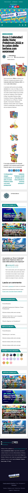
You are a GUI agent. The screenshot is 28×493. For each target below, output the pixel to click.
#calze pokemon (11, 59)
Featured (9, 213)
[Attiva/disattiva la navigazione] (25, 25)
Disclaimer (23, 488)
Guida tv (13, 213)
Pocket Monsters (6, 303)
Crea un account (7, 1)
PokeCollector (12, 55)
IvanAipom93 (10, 265)
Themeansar (13, 485)
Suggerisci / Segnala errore (14, 490)
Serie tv (13, 378)
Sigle (13, 228)
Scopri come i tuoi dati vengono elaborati (12, 291)
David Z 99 (14, 249)
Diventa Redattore (13, 4)
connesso (10, 286)
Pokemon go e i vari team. (8, 334)
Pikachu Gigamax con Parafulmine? (11, 321)
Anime (5, 213)
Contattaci (21, 1)
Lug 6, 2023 (7, 429)
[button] (19, 25)
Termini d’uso (17, 488)
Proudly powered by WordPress (9, 483)
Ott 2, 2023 (7, 399)
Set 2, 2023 (7, 414)
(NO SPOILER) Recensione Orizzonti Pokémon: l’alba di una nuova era (13, 247)
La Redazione (14, 1)
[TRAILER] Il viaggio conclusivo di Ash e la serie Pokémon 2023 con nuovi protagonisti (8, 179)
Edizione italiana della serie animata (11, 312)
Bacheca (5, 488)
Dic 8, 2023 (7, 384)
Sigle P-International (19, 228)
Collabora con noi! (10, 488)
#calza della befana (20, 57)
